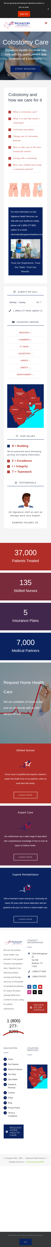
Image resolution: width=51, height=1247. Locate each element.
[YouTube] (40, 987)
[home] (14, 941)
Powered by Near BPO (35, 1162)
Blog (10, 1103)
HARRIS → (26, 360)
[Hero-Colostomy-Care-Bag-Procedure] (25, 179)
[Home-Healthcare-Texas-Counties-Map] (25, 385)
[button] (25, 112)
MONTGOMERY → (25, 374)
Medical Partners (15, 1069)
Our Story (12, 1074)
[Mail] (40, 992)
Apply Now (24, 14)
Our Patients (13, 1064)
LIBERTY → (25, 367)
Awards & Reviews (12, 1086)
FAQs (10, 1098)
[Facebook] (29, 987)
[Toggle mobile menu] (46, 23)
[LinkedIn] (35, 987)
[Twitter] (35, 992)
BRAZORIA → (25, 333)
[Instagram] (29, 992)
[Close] (48, 9)
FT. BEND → (25, 347)
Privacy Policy (14, 1108)
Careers (11, 1093)
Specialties (12, 1079)
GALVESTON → (25, 353)
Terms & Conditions (12, 1114)
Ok (25, 1242)
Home (10, 1059)
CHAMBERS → (25, 340)
